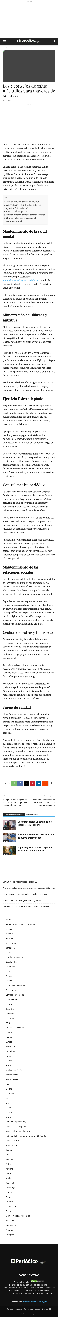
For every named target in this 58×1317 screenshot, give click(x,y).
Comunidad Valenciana (16, 985)
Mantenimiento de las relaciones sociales (25, 215)
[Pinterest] (32, 783)
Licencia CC (46, 1309)
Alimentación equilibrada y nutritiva (23, 205)
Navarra (9, 1117)
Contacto (18, 1309)
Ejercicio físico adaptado (17, 208)
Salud (5, 47)
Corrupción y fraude (15, 995)
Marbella (10, 1093)
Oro (7, 1154)
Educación (10, 1018)
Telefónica (10, 1192)
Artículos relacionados (13, 815)
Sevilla (8, 1178)
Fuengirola (10, 1051)
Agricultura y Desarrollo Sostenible (21, 924)
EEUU (8, 1023)
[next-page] (8, 860)
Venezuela (10, 1220)
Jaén (8, 1084)
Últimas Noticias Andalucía (18, 1216)
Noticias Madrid (13, 1140)
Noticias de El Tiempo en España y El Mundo (26, 1136)
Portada (10, 1309)
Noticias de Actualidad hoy (18, 1131)
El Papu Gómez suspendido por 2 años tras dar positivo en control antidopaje (15, 802)
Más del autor (32, 815)
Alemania (10, 929)
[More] (51, 783)
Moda (8, 1107)
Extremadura (11, 1046)
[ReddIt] (45, 783)
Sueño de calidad (14, 221)
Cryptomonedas (13, 999)
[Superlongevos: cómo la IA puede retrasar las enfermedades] (9, 850)
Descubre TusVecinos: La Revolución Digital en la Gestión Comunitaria (43, 802)
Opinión (9, 1150)
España (6, 828)
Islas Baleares (12, 1079)
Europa (9, 1042)
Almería (9, 933)
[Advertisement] (29, 19)
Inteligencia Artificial (15, 1070)
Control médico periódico (18, 211)
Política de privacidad (32, 1309)
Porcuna (9, 1168)
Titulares (10, 1201)
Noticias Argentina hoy (16, 1121)
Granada (9, 1065)
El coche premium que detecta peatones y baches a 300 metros (29, 888)
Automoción (11, 943)
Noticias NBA (11, 1145)
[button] (4, 41)
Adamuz (9, 919)
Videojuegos (11, 1225)
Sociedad (10, 1183)
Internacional (12, 1074)
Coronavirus (11, 990)
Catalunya (10, 966)
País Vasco (10, 1159)
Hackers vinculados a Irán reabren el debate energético (25, 894)
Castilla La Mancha (14, 957)
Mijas (8, 1103)
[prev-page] (4, 860)
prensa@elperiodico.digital (35, 1301)
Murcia (9, 1112)
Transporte (11, 1206)
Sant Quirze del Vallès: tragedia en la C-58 (20, 882)
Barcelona (10, 948)
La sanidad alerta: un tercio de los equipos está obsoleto (26, 907)
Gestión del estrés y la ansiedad (21, 218)
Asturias (9, 938)
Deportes (10, 1009)
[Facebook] (20, 783)
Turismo (9, 1211)
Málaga (9, 1089)
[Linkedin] (38, 783)
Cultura (9, 1004)
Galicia (9, 1060)
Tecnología (10, 1187)
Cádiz (8, 952)
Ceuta (8, 971)
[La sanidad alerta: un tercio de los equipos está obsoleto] (9, 825)
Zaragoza (10, 1234)
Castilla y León (12, 962)
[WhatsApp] (14, 783)
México (9, 1098)
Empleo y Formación (15, 1027)
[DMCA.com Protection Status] (37, 1282)
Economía (10, 1013)
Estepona (10, 1037)
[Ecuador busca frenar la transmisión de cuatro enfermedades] (9, 837)
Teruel (8, 1197)
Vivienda (9, 1230)
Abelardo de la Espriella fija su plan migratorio (22, 900)
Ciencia (6, 841)
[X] (26, 783)
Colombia (10, 980)
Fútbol (8, 1056)
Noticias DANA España (16, 1126)
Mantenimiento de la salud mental (22, 202)
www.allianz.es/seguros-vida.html (21, 280)
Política (9, 1164)
